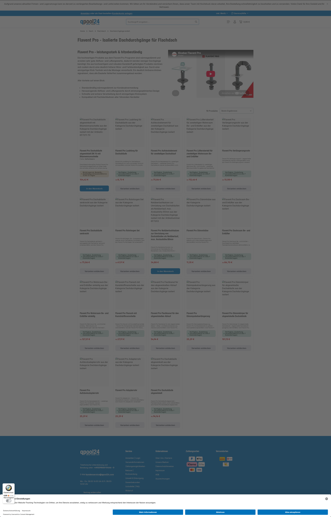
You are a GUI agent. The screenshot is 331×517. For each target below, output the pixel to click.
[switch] (8, 500)
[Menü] (13, 485)
